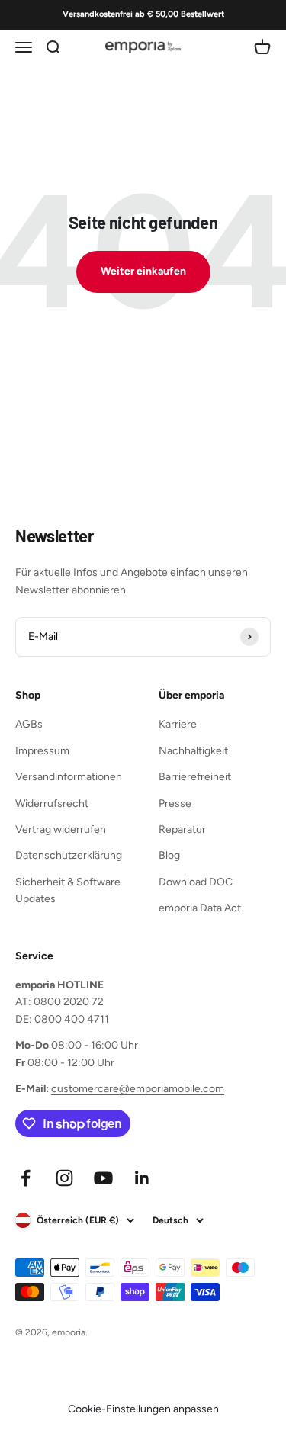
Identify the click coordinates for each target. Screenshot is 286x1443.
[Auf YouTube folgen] (103, 1178)
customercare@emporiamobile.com (137, 1088)
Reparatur (182, 829)
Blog (169, 855)
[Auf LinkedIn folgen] (142, 1178)
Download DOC (196, 882)
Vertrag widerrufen (60, 829)
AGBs (29, 724)
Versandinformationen (68, 776)
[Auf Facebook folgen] (25, 1178)
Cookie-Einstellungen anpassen (143, 1409)
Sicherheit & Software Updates (68, 890)
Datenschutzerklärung (68, 855)
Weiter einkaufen (143, 271)
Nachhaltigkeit (193, 750)
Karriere (178, 724)
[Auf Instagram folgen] (64, 1178)
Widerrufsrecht (51, 803)
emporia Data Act (200, 907)
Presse (175, 803)
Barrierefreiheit (195, 776)
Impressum (42, 750)
